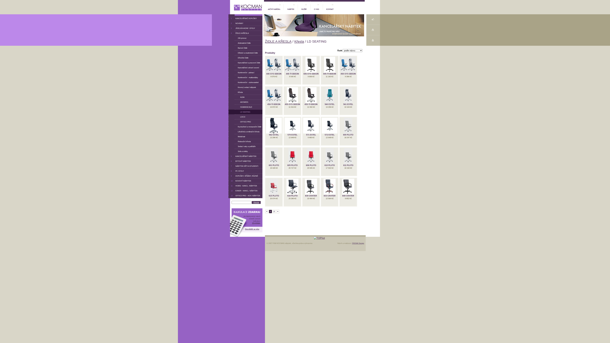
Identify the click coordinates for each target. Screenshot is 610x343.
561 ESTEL (348, 104)
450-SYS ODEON (348, 74)
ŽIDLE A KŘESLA (278, 41)
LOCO (240, 117)
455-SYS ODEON (292, 104)
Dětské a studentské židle (246, 53)
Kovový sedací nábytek (245, 87)
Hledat (256, 202)
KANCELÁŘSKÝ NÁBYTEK (243, 156)
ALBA (239, 97)
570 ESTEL (292, 135)
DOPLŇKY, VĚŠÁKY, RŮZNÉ (244, 176)
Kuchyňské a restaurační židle (248, 127)
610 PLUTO (330, 165)
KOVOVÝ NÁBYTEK (241, 181)
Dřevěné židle (241, 58)
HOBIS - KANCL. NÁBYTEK (244, 186)
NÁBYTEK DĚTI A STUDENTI (244, 166)
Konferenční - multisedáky (246, 77)
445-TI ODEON (329, 74)
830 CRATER (311, 196)
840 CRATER (348, 196)
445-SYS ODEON (311, 74)
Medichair (240, 137)
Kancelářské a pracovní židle (247, 63)
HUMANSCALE (243, 107)
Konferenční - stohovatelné (247, 82)
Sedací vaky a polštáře (245, 146)
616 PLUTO (292, 196)
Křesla (299, 41)
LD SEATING (242, 112)
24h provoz (241, 38)
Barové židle (241, 48)
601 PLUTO (274, 165)
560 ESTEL (330, 104)
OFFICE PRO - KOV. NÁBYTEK (245, 196)
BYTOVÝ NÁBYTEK (241, 161)
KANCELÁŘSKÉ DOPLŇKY (244, 18)
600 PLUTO (348, 135)
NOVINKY (237, 23)
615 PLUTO (274, 196)
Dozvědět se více (252, 229)
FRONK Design (358, 243)
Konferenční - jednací (244, 73)
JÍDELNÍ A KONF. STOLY (243, 28)
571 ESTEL (311, 135)
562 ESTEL (274, 135)
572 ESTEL (330, 135)
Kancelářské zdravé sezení (247, 68)
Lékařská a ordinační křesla (247, 132)
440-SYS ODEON (273, 74)
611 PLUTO (348, 165)
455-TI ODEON (311, 104)
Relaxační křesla (243, 141)
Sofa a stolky (241, 151)
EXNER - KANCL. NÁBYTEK (244, 191)
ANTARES (241, 102)
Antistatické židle (243, 43)
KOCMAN (240, 6)
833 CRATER (330, 196)
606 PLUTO (311, 165)
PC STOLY (237, 171)
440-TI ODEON (292, 74)
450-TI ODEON (273, 104)
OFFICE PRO (243, 122)
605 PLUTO (292, 165)
